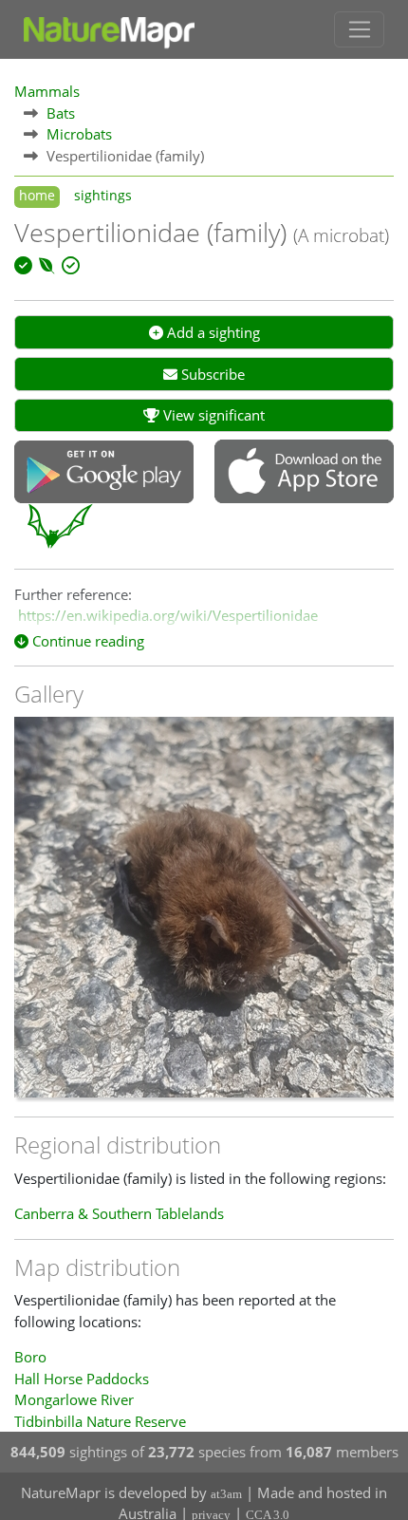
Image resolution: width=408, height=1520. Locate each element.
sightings (103, 195)
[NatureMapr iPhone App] (304, 472)
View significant (212, 414)
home (37, 195)
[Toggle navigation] (359, 29)
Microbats (79, 133)
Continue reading (86, 640)
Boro (30, 1356)
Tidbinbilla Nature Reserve (100, 1421)
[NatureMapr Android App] (104, 473)
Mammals (47, 91)
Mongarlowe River (74, 1399)
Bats (60, 112)
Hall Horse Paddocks (81, 1378)
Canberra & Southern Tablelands (119, 1213)
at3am (226, 1494)
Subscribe (211, 374)
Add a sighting (211, 332)
